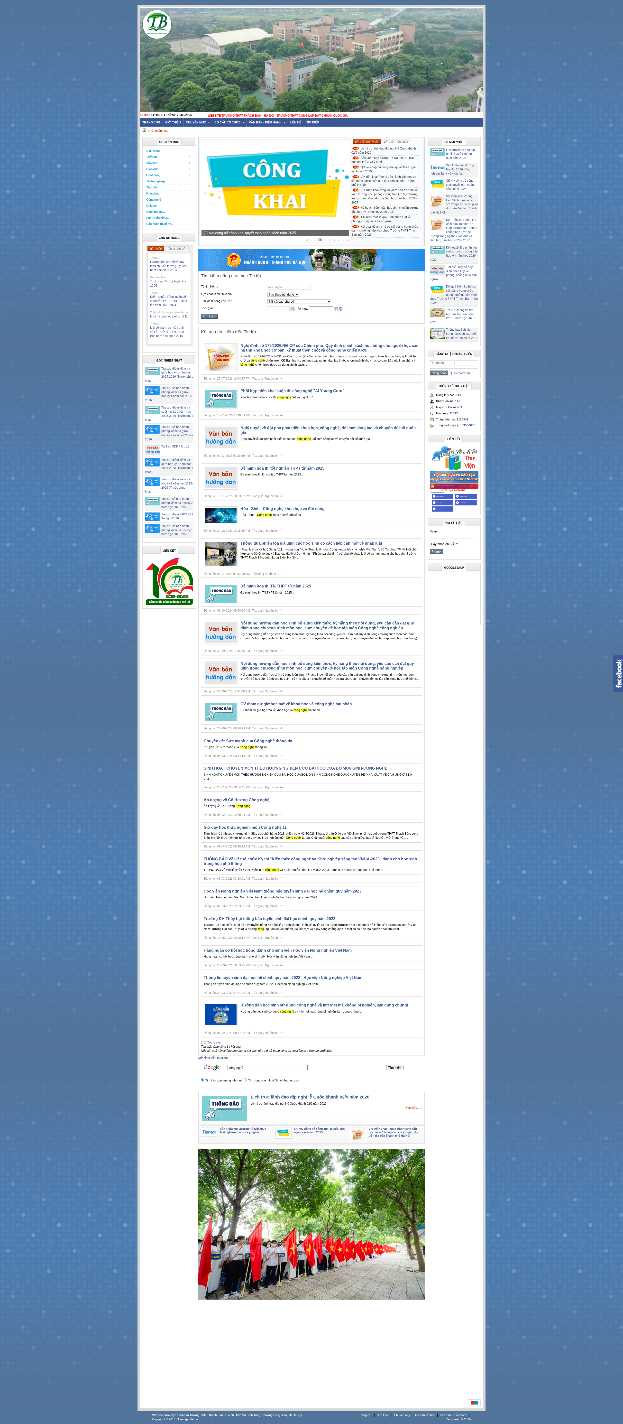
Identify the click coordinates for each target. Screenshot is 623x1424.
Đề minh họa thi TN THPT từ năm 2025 (275, 586)
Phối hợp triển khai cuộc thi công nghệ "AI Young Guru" (292, 391)
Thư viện (152, 187)
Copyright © (160, 1419)
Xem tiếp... (412, 1107)
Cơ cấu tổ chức (227, 122)
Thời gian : (208, 308)
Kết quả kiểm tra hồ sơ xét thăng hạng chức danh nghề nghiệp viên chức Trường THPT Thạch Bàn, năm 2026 (384, 231)
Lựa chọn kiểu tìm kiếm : (217, 294)
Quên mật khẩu (459, 373)
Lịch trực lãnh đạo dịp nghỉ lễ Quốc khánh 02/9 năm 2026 (383, 150)
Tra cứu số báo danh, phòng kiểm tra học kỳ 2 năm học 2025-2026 (177, 503)
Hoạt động (153, 175)
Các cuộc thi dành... (159, 224)
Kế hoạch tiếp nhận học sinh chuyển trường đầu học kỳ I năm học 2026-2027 (264, 233)
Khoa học (152, 193)
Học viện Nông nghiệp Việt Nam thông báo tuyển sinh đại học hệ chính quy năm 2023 (282, 891)
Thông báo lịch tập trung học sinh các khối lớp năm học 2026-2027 (462, 334)
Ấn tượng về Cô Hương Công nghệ (236, 800)
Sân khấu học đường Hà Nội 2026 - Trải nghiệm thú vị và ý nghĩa (382, 160)
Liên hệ (295, 122)
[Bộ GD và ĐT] (454, 482)
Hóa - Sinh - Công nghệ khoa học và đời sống (282, 509)
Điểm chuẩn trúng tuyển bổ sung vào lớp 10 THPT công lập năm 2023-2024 (168, 301)
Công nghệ (153, 199)
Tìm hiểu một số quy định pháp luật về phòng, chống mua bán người (381, 219)
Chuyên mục (196, 122)
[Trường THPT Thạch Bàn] (169, 605)
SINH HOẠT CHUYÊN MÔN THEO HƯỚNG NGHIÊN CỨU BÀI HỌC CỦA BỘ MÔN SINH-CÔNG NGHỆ (295, 768)
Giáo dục (152, 169)
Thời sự (151, 157)
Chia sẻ (151, 205)
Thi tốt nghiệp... (156, 181)
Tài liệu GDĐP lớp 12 (175, 446)
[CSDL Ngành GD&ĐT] (454, 511)
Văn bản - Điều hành (265, 122)
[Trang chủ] (144, 130)
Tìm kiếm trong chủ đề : (216, 301)
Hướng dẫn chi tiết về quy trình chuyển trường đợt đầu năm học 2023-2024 (168, 266)
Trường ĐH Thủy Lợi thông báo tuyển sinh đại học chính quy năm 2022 (269, 919)
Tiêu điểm (156, 249)
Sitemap (182, 1419)
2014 (172, 1419)
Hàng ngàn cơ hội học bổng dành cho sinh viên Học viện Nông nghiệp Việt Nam (278, 950)
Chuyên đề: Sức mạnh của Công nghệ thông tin (248, 741)
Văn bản (151, 163)
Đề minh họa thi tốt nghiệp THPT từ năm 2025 (282, 468)
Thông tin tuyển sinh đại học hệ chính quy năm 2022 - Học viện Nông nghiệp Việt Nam (283, 978)
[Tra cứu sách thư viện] (454, 469)
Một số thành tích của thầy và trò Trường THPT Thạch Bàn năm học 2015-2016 (167, 332)
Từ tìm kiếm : (209, 286)
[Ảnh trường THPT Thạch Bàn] (311, 1298)
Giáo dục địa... (155, 212)
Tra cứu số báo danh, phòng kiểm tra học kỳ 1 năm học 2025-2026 (177, 530)
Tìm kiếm (312, 122)
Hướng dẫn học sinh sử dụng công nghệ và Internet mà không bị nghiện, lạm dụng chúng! (324, 1005)
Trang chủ (365, 1415)
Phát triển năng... (157, 218)
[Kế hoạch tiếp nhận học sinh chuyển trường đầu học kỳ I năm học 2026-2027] (275, 227)
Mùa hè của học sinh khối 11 (169, 316)
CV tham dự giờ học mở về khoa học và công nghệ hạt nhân (296, 704)
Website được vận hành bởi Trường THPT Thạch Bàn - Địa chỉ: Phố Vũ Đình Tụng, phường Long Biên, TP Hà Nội (227, 1415)
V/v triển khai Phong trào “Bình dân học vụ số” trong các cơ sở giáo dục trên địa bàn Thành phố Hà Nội (383, 181)
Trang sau (214, 1042)
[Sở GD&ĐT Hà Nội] (311, 270)
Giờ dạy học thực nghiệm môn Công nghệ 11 (245, 827)
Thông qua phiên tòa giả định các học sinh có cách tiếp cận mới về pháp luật (311, 543)
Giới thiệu (173, 122)
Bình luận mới (177, 249)
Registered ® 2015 (458, 1419)
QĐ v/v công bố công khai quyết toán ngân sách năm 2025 (384, 169)
